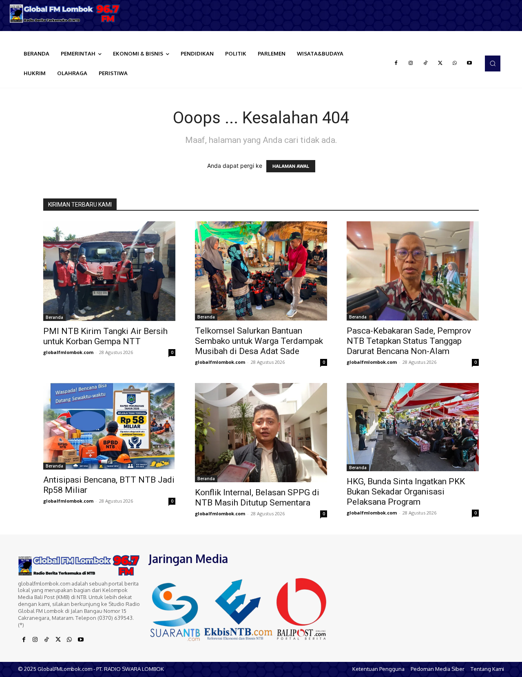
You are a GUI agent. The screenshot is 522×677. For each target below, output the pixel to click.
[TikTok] (425, 63)
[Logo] (65, 13)
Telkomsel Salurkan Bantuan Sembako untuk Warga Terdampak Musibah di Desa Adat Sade (259, 341)
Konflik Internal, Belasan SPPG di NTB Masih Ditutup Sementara (257, 498)
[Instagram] (410, 63)
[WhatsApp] (454, 63)
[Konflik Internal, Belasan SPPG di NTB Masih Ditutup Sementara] (261, 432)
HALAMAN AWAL (290, 166)
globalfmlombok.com (68, 352)
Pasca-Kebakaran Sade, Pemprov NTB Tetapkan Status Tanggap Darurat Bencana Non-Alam (409, 341)
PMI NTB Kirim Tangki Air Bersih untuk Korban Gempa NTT (105, 336)
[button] (492, 63)
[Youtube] (469, 63)
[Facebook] (396, 63)
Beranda (54, 317)
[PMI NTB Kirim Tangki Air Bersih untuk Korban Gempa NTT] (109, 271)
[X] (440, 63)
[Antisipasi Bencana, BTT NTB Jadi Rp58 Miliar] (109, 426)
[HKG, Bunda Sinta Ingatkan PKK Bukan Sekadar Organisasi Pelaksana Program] (413, 427)
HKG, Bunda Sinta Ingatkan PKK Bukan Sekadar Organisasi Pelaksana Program (406, 492)
